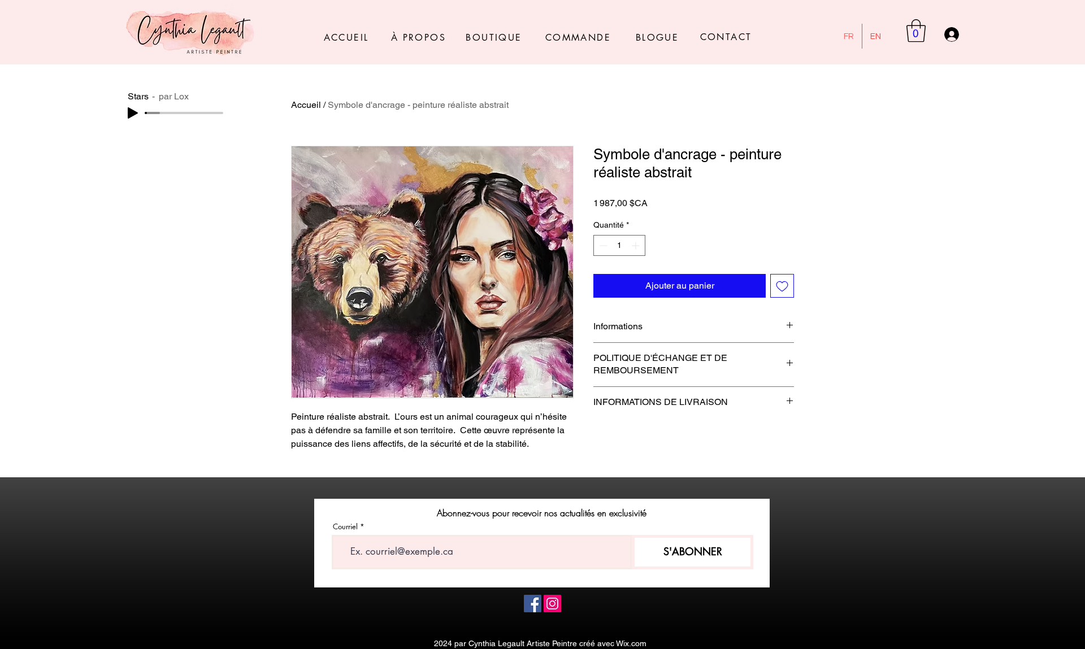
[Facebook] (532, 603)
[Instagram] (552, 603)
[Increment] (637, 245)
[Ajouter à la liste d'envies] (782, 286)
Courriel (345, 526)
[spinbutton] (619, 245)
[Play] (133, 113)
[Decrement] (602, 245)
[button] (916, 30)
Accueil (306, 104)
